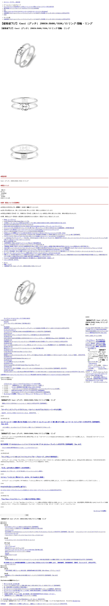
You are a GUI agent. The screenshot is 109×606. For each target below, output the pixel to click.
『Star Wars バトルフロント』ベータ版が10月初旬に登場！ (21, 499)
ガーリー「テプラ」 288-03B (12, 2)
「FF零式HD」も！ (90, 370)
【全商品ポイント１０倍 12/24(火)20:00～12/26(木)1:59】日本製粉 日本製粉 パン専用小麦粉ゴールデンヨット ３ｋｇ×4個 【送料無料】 (42, 234)
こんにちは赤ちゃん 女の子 (8, 320)
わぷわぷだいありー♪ (10, 330)
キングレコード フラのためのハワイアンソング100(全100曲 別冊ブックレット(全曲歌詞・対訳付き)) (32, 588)
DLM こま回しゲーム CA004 (93, 335)
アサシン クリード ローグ (11, 592)
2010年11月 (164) (8, 370)
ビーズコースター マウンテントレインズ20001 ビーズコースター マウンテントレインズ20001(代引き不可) (31, 490)
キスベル (7, 544)
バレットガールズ (10, 546)
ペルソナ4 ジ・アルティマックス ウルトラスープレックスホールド (24, 535)
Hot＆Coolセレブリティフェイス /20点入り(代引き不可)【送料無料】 (31, 392)
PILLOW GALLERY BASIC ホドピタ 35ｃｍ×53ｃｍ (18, 224)
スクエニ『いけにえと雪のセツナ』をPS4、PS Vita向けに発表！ (23, 477)
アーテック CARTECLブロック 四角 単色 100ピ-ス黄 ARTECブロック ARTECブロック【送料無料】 (32, 585)
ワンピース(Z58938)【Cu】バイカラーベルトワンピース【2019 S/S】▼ (24, 244)
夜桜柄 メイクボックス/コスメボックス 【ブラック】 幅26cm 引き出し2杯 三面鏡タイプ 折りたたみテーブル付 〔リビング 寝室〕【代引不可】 (44, 355)
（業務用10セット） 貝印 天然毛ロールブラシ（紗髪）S (27, 385)
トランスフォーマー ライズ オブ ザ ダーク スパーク (90, 531)
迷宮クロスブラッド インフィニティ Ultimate (17, 551)
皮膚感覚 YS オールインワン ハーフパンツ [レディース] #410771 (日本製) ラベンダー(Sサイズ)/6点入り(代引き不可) (36, 13)
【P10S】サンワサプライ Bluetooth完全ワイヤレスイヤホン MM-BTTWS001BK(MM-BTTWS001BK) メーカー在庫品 (36, 249)
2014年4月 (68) (8, 343)
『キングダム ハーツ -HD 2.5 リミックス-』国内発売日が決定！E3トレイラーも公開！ (90, 343)
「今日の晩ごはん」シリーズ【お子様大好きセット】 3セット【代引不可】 (23, 599)
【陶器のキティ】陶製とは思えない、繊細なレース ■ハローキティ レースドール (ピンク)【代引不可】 (38, 603)
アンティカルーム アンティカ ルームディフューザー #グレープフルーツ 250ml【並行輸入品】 (96, 373)
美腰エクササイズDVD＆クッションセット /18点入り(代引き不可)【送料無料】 (24, 403)
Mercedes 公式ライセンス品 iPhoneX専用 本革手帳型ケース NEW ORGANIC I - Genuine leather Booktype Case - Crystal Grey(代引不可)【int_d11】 (44, 371)
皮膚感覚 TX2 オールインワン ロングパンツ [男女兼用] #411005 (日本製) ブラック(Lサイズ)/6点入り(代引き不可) (36, 341)
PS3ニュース (29, 393)
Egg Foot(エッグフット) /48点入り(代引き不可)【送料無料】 (22, 526)
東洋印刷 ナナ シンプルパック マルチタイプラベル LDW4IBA (21, 8)
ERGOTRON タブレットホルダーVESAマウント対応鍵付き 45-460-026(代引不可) (27, 335)
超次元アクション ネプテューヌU (14, 548)
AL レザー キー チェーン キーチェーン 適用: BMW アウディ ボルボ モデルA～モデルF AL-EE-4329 (32, 253)
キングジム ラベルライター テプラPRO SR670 (17, 318)
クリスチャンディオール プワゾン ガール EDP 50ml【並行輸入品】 (24, 549)
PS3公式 (6, 321)
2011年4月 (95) (8, 366)
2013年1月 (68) (8, 353)
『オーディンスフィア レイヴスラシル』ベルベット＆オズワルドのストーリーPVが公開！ (31, 409)
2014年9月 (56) (8, 340)
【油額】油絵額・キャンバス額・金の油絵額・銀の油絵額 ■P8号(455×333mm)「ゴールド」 (30, 594)
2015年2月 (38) (8, 336)
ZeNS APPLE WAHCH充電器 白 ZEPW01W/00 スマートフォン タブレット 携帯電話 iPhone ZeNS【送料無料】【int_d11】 (38, 338)
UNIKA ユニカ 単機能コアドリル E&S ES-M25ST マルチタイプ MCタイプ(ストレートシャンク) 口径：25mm (34, 233)
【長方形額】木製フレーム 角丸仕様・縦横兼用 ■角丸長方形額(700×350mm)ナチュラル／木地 (96, 378)
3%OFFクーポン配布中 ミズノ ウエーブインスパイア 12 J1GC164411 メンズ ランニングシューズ (31, 229)
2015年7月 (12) (8, 333)
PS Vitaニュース (38, 393)
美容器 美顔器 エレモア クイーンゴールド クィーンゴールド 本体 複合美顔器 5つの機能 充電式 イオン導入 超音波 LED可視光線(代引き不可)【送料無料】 (49, 559)
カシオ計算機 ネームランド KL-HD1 (14, 361)
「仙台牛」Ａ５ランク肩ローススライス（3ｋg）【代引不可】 (18, 413)
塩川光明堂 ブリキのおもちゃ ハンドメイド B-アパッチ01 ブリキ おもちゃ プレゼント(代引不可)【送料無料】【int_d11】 (39, 531)
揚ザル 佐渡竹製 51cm (10, 241)
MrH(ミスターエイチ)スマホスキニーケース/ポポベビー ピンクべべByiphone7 (26, 11)
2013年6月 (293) (8, 350)
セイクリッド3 (9, 530)
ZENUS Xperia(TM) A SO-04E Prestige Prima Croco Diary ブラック (22, 365)
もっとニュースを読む (100, 511)
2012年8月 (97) (8, 356)
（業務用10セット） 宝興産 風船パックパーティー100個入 (20, 595)
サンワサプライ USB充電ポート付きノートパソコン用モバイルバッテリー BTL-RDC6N (29, 6)
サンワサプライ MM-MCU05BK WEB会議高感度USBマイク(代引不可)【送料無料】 (27, 331)
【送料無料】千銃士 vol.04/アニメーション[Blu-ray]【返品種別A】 (22, 243)
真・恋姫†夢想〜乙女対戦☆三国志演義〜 (15, 587)
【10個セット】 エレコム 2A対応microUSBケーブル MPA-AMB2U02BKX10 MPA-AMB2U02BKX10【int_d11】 (35, 223)
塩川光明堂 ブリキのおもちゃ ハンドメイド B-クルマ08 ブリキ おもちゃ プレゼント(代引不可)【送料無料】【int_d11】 (41, 444)
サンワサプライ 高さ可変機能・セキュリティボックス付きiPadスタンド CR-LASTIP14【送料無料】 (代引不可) (35, 368)
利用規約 (3, 603)
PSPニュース (47, 393)
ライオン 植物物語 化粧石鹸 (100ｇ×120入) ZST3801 (26, 387)
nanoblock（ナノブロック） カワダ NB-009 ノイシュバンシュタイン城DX (21, 471)
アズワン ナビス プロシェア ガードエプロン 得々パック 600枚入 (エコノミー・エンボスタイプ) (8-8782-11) (34, 236)
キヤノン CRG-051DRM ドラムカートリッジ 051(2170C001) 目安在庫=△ (24, 231)
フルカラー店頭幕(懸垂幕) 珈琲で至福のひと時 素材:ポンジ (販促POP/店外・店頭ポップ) (29, 258)
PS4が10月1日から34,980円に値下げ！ (14, 487)
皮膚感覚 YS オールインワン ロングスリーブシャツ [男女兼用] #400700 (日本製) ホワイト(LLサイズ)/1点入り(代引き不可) (35, 374)
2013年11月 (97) (8, 346)
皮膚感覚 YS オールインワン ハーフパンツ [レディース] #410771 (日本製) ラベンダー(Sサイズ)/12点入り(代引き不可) (37, 19)
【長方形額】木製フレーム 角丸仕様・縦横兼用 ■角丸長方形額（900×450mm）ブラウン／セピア (32, 570)
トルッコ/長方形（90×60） (11, 259)
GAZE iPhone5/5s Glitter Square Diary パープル (16, 221)
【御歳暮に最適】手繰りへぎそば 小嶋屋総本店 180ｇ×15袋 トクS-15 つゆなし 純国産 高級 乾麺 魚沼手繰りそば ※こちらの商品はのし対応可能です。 (47, 246)
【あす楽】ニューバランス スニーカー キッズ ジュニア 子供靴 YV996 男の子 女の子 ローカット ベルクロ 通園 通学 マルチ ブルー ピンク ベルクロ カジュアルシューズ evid (53, 248)
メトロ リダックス (10, 564)
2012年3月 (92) (8, 360)
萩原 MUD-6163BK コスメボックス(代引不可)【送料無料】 (28, 390)
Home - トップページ (10, 219)
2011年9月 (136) (8, 363)
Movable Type (76, 601)
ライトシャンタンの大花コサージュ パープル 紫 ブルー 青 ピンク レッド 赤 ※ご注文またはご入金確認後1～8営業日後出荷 (39, 228)
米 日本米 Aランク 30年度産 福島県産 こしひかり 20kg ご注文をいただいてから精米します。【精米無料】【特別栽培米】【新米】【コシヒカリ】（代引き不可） (50, 562)
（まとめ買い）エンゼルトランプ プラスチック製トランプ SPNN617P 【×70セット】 (26, 427)
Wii (5, 10)
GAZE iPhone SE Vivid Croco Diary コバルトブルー (18, 351)
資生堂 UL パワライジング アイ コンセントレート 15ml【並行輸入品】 (24, 348)
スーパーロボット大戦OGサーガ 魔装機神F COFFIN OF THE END (24, 528)
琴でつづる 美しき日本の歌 (11, 583)
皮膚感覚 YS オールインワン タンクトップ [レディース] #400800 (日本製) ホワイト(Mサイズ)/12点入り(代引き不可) (36, 328)
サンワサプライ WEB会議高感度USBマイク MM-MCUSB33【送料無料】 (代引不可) (101, 343)
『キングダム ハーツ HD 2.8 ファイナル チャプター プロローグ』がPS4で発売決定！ (29, 457)
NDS (5, 14)
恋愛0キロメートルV (11, 554)
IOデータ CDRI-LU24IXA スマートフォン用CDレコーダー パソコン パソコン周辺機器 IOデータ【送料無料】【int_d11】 (38, 345)
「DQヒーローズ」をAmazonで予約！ (103, 367)
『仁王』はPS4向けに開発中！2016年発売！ (16, 468)
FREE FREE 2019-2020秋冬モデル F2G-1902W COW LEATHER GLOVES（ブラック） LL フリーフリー (33, 226)
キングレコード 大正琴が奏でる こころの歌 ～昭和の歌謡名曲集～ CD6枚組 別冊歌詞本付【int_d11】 (32, 590)
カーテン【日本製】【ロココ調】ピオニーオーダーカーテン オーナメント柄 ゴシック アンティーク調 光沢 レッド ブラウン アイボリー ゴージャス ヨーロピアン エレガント (53, 251)
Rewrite (7, 553)
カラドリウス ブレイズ (11, 533)
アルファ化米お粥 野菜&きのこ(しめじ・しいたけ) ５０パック (20, 447)
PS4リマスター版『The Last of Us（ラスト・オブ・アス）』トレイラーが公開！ (93, 365)
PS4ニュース (21, 393)
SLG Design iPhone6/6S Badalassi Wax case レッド (17, 358)
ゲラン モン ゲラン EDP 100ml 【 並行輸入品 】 (17, 323)
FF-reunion (6, 326)
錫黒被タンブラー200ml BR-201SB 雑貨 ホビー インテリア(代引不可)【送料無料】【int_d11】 (31, 575)
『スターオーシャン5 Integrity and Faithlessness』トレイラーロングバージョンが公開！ (35, 388)
